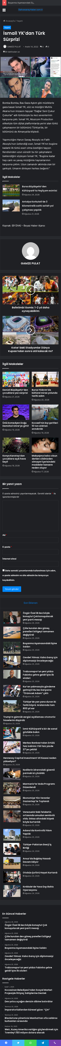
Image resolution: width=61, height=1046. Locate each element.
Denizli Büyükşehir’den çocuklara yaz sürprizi (15, 391)
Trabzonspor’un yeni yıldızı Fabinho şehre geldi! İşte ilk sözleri (38, 675)
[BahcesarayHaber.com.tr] (30, 9)
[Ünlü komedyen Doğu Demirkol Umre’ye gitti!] (16, 412)
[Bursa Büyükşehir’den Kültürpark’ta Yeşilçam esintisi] (11, 190)
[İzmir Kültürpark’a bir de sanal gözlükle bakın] (11, 733)
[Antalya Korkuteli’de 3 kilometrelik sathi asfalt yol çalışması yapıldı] (11, 205)
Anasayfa (10, 21)
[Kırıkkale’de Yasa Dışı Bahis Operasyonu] (11, 891)
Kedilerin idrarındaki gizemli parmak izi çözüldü (39, 771)
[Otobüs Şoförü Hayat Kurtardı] (11, 877)
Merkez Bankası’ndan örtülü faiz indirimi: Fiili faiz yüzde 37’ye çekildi (39, 746)
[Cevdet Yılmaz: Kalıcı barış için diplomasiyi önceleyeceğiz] (11, 662)
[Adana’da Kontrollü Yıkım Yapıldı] (11, 835)
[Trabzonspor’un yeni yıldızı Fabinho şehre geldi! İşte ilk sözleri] (11, 676)
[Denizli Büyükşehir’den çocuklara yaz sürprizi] (16, 379)
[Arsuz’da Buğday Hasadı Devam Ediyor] (11, 863)
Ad (5, 535)
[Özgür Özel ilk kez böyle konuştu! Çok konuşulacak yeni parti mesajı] (11, 617)
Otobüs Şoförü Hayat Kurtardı (40, 872)
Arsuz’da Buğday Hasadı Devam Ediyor (37, 860)
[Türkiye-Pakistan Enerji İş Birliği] (11, 849)
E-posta (7, 547)
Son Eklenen (31, 602)
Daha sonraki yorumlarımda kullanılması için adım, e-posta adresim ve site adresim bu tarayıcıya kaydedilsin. (29, 575)
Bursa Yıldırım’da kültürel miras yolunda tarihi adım (44, 392)
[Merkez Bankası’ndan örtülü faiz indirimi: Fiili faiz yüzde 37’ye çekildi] (11, 747)
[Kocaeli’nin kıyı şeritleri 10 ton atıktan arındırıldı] (45, 412)
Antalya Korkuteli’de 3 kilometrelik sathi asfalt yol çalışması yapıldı (37, 205)
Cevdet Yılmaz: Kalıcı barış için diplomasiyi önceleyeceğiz (40, 659)
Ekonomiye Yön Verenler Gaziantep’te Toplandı (36, 799)
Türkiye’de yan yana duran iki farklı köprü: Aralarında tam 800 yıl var (39, 705)
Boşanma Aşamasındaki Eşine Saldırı (25, 2)
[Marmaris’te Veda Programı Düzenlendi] (11, 788)
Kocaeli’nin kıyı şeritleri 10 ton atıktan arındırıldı (45, 425)
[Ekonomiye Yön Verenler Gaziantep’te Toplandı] (11, 802)
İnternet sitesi (9, 558)
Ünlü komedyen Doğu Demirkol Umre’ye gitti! (16, 424)
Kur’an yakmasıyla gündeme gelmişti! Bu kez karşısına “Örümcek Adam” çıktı (39, 690)
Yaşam (19, 21)
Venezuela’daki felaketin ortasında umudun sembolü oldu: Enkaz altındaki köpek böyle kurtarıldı (39, 817)
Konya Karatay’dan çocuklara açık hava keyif (14, 458)
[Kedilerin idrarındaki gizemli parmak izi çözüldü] (11, 774)
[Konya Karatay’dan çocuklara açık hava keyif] (16, 445)
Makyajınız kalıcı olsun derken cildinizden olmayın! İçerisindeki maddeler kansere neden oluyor (44, 461)
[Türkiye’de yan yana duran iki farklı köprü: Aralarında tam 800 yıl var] (11, 706)
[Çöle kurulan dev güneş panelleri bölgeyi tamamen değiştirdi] (11, 632)
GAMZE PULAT (14, 46)
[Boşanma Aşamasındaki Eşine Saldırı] (11, 648)
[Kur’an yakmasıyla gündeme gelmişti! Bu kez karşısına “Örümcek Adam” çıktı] (11, 691)
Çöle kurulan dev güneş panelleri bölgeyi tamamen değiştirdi (38, 631)
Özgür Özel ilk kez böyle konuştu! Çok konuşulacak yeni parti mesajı (38, 616)
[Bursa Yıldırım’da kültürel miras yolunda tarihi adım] (45, 379)
